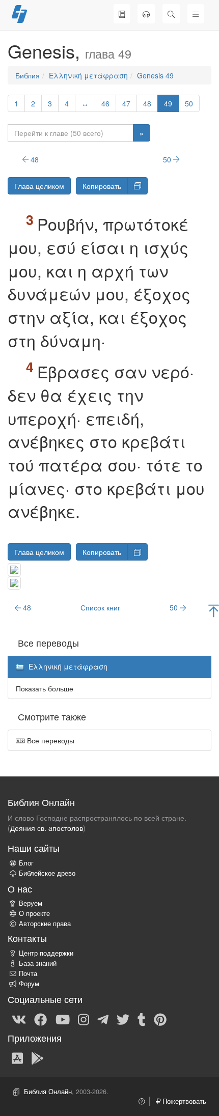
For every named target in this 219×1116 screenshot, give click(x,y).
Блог (26, 863)
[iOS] (17, 1057)
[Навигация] (195, 13)
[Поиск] (171, 13)
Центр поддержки (46, 953)
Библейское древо (47, 873)
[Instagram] (83, 1019)
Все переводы (49, 740)
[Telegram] (102, 1019)
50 (189, 103)
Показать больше (44, 688)
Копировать (102, 186)
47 (126, 103)
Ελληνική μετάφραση (88, 75)
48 (147, 103)
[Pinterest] (160, 1019)
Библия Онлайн (48, 1091)
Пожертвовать (183, 1101)
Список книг (100, 607)
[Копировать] (137, 185)
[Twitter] (123, 1019)
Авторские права (45, 923)
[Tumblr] (142, 1019)
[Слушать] (146, 13)
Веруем (30, 903)
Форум (29, 983)
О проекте (34, 913)
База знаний (38, 963)
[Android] (37, 1057)
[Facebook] (40, 1019)
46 (105, 103)
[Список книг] (122, 13)
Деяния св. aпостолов (46, 828)
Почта (28, 973)
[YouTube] (63, 1019)
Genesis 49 (155, 75)
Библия (27, 75)
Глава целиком (39, 186)
